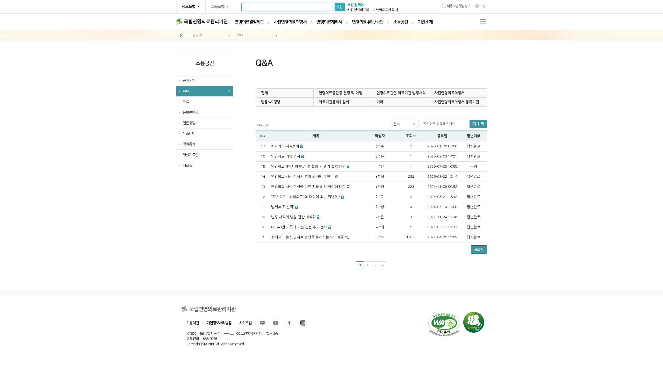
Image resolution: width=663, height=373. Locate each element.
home (181, 35)
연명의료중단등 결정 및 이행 (340, 93)
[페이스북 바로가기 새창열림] (289, 323)
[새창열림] (473, 314)
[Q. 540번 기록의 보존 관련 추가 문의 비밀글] (329, 227)
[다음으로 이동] (375, 265)
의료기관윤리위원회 (334, 102)
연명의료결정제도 (249, 22)
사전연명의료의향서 (360, 10)
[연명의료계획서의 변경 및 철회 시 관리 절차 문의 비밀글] (348, 166)
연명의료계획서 (387, 10)
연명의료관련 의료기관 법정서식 (401, 93)
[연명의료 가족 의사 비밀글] (302, 156)
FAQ (186, 102)
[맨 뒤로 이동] (382, 265)
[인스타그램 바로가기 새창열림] (303, 323)
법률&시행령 (270, 102)
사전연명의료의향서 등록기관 (456, 102)
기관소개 (425, 22)
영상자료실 (190, 155)
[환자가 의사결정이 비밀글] (301, 146)
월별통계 (189, 144)
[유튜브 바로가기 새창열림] (276, 323)
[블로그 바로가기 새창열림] (262, 323)
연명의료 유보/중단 (367, 22)
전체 (264, 93)
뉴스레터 (189, 134)
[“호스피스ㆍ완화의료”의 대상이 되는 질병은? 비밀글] (342, 197)
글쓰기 (479, 249)
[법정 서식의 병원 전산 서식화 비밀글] (318, 217)
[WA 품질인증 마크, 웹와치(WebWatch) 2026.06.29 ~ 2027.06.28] (444, 314)
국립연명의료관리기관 (206, 21)
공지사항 (189, 80)
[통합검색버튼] (340, 7)
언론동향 (189, 123)
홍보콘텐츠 (190, 112)
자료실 (187, 165)
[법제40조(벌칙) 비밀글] (296, 207)
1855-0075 (209, 339)
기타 (380, 102)
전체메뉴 (483, 22)
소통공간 (400, 22)
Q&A (240, 35)
